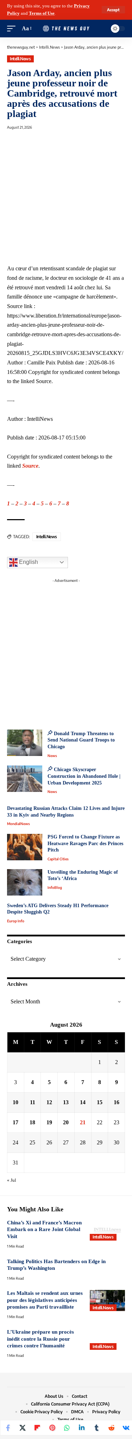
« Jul (11, 1180)
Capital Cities (58, 859)
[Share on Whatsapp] (66, 1427)
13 (66, 1102)
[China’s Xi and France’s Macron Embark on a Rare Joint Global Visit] (107, 1230)
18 (32, 1122)
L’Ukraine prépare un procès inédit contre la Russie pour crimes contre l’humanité (40, 1338)
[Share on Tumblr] (96, 1427)
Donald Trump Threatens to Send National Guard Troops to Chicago (81, 740)
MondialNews (18, 824)
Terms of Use (42, 13)
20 (66, 1122)
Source (30, 466)
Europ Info (15, 921)
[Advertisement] (66, 652)
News (52, 756)
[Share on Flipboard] (37, 1427)
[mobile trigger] (13, 28)
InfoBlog (55, 887)
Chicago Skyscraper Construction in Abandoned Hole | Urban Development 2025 (84, 776)
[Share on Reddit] (111, 1427)
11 (32, 1102)
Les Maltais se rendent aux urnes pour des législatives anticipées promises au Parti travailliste (45, 1300)
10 (15, 1102)
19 (49, 1122)
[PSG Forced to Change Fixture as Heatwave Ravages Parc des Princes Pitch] (24, 847)
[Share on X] (22, 1427)
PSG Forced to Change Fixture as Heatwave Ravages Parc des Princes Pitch (85, 843)
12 (49, 1102)
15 (99, 1102)
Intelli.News (20, 58)
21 (83, 1122)
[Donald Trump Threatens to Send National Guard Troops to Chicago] (24, 743)
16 (116, 1102)
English (28, 562)
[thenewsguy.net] (66, 28)
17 (15, 1122)
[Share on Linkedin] (81, 1427)
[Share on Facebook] (7, 1427)
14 (83, 1102)
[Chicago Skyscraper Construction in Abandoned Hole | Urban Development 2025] (24, 778)
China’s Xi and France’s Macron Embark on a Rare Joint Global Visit (44, 1229)
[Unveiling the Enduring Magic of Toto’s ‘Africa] (24, 882)
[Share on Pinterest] (52, 1427)
